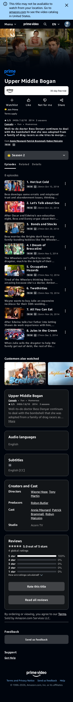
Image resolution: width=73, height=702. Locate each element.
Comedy (8, 124)
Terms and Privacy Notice (20, 680)
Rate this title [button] (36, 586)
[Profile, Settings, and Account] (67, 24)
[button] (25, 575)
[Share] (61, 100)
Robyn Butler (39, 503)
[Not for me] (45, 100)
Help (62, 680)
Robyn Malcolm (54, 141)
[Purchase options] (65, 183)
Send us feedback (47, 680)
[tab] (10, 164)
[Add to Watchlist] (12, 100)
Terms (62, 614)
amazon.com (17, 12)
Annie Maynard (18, 141)
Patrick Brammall (36, 141)
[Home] (31, 24)
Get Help (10, 657)
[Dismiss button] (66, 5)
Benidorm (25, 373)
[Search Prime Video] (45, 24)
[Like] (28, 100)
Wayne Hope (39, 492)
